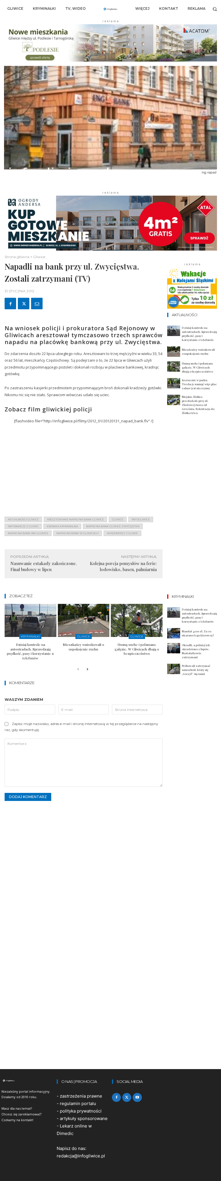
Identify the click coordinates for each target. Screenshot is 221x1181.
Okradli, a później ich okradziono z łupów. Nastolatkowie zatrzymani (196, 651)
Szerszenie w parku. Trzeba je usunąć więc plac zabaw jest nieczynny (199, 384)
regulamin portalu (78, 1103)
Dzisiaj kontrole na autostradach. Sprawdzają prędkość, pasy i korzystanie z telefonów (30, 651)
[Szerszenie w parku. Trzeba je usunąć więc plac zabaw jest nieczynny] (173, 383)
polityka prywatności (81, 1111)
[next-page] (87, 669)
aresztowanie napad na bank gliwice (75, 519)
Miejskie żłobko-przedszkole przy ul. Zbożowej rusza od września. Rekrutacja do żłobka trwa (198, 405)
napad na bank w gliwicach (77, 533)
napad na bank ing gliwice (28, 533)
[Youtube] (137, 1097)
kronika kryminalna (62, 526)
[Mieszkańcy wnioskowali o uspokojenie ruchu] (84, 620)
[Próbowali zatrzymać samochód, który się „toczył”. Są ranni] (173, 669)
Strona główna (17, 257)
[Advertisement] (84, 472)
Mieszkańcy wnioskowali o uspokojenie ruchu (83, 646)
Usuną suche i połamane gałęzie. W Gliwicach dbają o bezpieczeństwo (137, 649)
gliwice (117, 519)
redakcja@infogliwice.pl (81, 1156)
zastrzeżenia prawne (81, 1096)
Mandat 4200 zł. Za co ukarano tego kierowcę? (198, 633)
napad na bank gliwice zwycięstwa (113, 526)
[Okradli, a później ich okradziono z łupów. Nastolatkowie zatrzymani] (173, 648)
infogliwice (141, 519)
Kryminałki (30, 636)
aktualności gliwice (23, 519)
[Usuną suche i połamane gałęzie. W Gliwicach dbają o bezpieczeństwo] (137, 620)
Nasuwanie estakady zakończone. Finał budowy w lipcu (43, 566)
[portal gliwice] (27, 1080)
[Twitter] (23, 303)
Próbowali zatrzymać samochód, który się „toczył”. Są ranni (196, 670)
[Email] (37, 303)
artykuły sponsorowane (84, 1118)
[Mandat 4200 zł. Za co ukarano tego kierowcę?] (173, 633)
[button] (215, 9)
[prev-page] (78, 669)
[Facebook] (10, 303)
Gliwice (39, 257)
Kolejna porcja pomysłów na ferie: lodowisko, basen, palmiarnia (123, 566)
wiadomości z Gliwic (122, 533)
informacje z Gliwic (23, 526)
